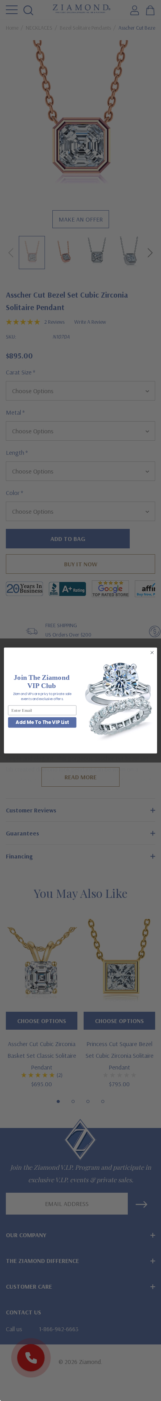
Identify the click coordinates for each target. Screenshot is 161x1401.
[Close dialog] (152, 652)
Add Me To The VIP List (42, 722)
